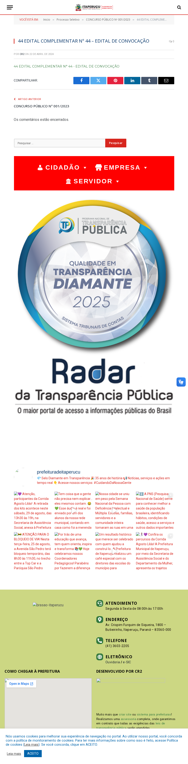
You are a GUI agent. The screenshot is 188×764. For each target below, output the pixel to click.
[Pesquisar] (178, 7)
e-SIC (127, 662)
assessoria (128, 719)
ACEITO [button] (33, 753)
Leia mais (31, 744)
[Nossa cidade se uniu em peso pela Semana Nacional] (114, 511)
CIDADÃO (62, 167)
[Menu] (10, 7)
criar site (125, 714)
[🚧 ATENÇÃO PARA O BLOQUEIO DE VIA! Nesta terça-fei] (33, 551)
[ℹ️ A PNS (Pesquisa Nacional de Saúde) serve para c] (155, 511)
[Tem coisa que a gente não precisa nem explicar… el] (74, 511)
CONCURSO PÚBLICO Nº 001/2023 (41, 106)
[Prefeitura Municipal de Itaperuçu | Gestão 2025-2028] (93, 7)
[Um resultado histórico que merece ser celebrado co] (114, 551)
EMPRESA (122, 167)
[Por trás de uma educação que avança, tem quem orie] (74, 551)
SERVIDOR (93, 181)
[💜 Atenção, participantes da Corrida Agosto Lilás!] (33, 511)
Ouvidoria (112, 662)
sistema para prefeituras (154, 714)
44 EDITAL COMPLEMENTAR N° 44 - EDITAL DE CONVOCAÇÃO (66, 66)
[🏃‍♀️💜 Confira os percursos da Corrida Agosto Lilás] (155, 551)
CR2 (22, 54)
